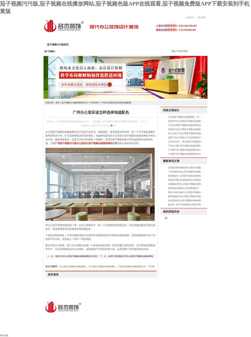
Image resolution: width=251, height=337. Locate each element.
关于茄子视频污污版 (87, 44)
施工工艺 (159, 329)
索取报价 (212, 329)
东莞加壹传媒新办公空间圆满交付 (183, 188)
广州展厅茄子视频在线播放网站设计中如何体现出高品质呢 (194, 154)
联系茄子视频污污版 (235, 329)
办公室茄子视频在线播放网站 (73, 266)
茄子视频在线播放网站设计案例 (122, 44)
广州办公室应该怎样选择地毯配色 (116, 102)
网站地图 (202, 17)
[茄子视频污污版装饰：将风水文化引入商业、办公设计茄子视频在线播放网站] (125, 98)
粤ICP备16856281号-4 (112, 317)
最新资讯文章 (171, 160)
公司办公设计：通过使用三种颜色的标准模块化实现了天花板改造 (197, 141)
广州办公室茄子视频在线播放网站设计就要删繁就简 (191, 125)
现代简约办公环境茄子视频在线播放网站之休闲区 (190, 121)
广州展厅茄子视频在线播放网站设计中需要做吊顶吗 (191, 150)
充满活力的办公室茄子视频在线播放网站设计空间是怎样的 (194, 129)
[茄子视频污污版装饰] (64, 32)
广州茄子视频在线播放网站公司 (131, 266)
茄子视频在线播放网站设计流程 (163, 44)
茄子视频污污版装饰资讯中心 (75, 102)
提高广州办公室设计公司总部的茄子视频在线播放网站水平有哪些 (197, 137)
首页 (57, 102)
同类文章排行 (171, 110)
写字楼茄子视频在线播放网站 (102, 266)
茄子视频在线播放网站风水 (185, 329)
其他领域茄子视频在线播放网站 (94, 329)
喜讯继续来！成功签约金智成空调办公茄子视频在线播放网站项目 (197, 176)
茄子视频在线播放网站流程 (132, 329)
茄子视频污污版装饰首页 (18, 329)
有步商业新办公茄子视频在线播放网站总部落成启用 (191, 200)
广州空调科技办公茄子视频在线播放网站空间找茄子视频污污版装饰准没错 (202, 172)
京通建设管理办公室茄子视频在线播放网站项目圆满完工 (193, 184)
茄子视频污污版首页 (58, 44)
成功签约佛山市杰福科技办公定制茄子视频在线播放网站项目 (195, 180)
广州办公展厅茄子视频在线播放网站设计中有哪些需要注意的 (195, 146)
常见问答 (94, 102)
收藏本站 (190, 17)
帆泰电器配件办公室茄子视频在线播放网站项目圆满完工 (193, 196)
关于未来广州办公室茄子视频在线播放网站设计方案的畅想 (194, 133)
